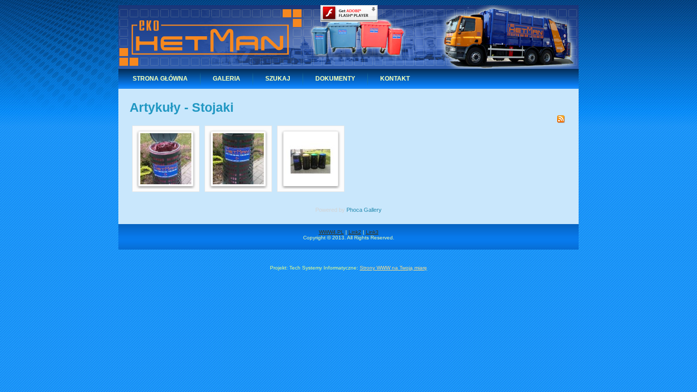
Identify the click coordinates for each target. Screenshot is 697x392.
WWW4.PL (331, 232)
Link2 (354, 232)
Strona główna (160, 78)
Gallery (373, 210)
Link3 (372, 232)
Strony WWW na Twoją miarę (393, 268)
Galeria (226, 78)
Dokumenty (335, 78)
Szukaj (277, 78)
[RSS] (561, 121)
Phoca (354, 210)
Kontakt (395, 78)
